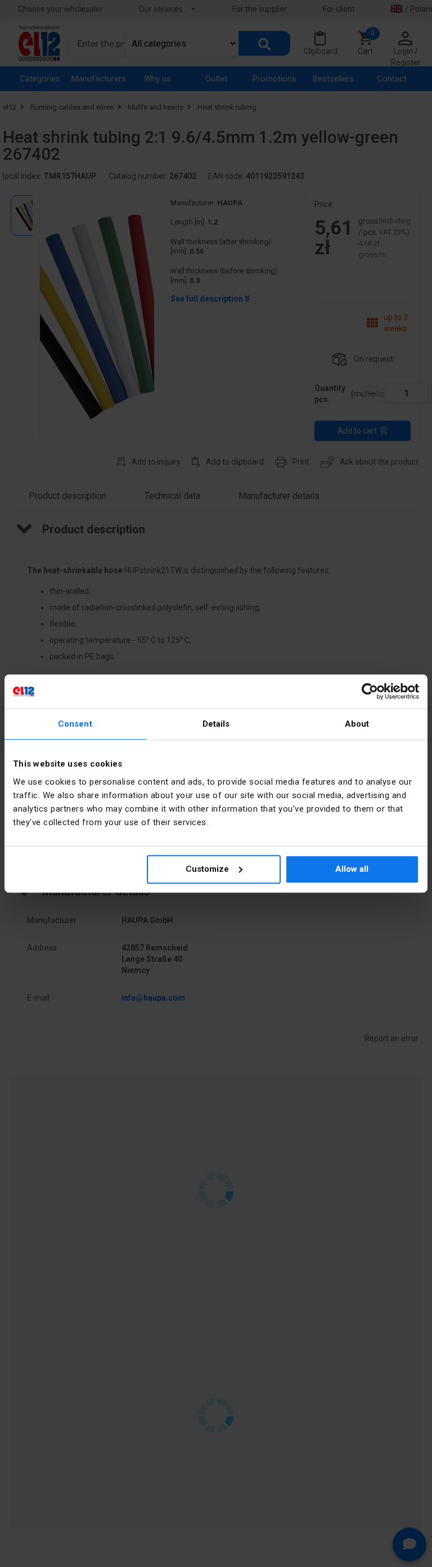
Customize (207, 869)
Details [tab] (216, 724)
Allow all (351, 869)
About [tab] (357, 724)
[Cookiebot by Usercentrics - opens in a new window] (370, 691)
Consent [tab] (75, 724)
